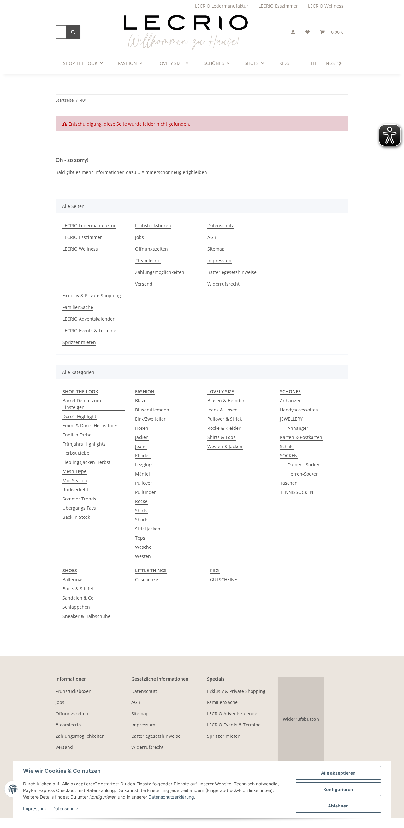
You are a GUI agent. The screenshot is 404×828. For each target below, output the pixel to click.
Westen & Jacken (224, 446)
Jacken (142, 437)
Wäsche (143, 547)
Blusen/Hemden (152, 410)
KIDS (215, 570)
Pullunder (145, 492)
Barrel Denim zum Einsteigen (81, 404)
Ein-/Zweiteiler (150, 419)
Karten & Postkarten (301, 437)
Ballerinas (73, 580)
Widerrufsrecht (223, 284)
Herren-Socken (303, 474)
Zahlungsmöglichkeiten (159, 272)
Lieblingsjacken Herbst (86, 462)
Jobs (139, 237)
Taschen (289, 483)
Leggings (144, 465)
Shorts (142, 520)
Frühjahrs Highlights (84, 444)
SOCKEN (289, 455)
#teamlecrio (147, 260)
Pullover (143, 483)
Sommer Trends (79, 499)
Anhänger (290, 401)
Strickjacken (147, 529)
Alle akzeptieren (338, 773)
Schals (287, 446)
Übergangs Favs (79, 508)
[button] (293, 32)
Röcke (141, 501)
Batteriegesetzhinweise (232, 272)
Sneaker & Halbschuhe (86, 616)
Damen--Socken (304, 465)
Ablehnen (338, 805)
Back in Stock (76, 517)
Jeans (140, 446)
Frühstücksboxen (153, 225)
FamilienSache (77, 307)
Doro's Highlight (79, 416)
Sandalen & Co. (78, 598)
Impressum (34, 808)
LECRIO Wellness (325, 6)
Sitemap (216, 249)
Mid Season (74, 480)
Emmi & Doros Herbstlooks (90, 426)
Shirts (141, 510)
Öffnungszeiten (151, 249)
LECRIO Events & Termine (89, 331)
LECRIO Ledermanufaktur (221, 6)
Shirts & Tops (221, 437)
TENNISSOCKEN (296, 492)
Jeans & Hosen (222, 410)
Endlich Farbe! (77, 435)
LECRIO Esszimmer (278, 6)
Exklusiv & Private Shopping (91, 296)
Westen (143, 556)
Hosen (141, 428)
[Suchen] (73, 32)
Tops (140, 538)
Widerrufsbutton (301, 719)
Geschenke (146, 580)
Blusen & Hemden (226, 401)
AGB (211, 237)
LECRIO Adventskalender (88, 319)
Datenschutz (65, 808)
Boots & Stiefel (77, 589)
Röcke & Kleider (224, 428)
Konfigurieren (338, 789)
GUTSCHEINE (223, 580)
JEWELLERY (291, 419)
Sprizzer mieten (79, 342)
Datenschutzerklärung (171, 797)
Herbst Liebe (75, 453)
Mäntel (142, 474)
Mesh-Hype (74, 471)
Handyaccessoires (299, 410)
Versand (143, 284)
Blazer (141, 401)
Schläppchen (76, 607)
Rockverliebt (75, 490)
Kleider (142, 455)
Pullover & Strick (224, 419)
